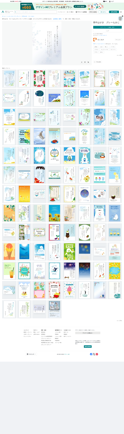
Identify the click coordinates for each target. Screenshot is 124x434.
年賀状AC (57, 340)
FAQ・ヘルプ (36, 332)
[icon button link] (121, 12)
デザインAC (67, 354)
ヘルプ (112, 1)
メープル (113, 46)
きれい (101, 52)
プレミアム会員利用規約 (46, 336)
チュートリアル (27, 336)
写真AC (56, 334)
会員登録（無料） (57, 19)
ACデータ (66, 332)
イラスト (96, 49)
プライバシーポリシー (46, 338)
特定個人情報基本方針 (46, 340)
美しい (106, 46)
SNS (106, 1)
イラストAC (57, 332)
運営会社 (43, 332)
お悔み (95, 46)
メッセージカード (103, 35)
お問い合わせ (36, 334)
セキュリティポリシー (46, 344)
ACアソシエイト (67, 336)
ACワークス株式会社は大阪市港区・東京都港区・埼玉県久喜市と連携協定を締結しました (62, 1)
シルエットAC (58, 336)
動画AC (56, 338)
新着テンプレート (28, 332)
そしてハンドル (104, 49)
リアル (95, 52)
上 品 (101, 46)
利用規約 (43, 334)
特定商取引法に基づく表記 (47, 342)
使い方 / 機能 (70, 12)
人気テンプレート (28, 334)
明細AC (65, 334)
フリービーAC (58, 342)
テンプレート (61, 12)
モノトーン (113, 49)
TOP (94, 43)
